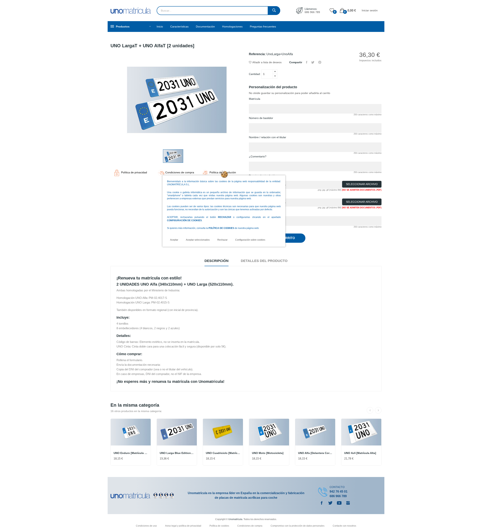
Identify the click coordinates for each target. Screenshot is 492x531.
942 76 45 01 (338, 491)
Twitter (330, 502)
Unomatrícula (235, 519)
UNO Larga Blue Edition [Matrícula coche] (177, 453)
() (332, 10)
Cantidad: (255, 74)
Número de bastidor (261, 118)
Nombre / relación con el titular (267, 137)
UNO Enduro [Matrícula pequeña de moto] (131, 453)
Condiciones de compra (250, 525)
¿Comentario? (257, 156)
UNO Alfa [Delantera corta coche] (315, 453)
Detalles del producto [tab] (264, 261)
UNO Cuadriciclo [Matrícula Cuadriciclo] (223, 453)
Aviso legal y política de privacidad (183, 525)
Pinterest (319, 62)
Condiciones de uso (146, 525)
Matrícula (254, 98)
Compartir (306, 62)
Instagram (348, 502)
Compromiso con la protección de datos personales (298, 525)
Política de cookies (219, 525)
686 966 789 (312, 12)
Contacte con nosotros (344, 525)
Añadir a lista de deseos (267, 62)
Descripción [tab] (216, 261)
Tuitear (312, 62)
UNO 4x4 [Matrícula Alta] (360, 453)
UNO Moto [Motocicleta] (267, 453)
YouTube (339, 502)
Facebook (321, 502)
